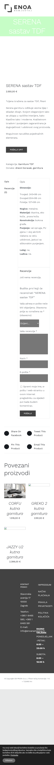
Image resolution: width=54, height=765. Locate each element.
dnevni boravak (23, 168)
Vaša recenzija (28, 331)
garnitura (38, 168)
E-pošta (25, 372)
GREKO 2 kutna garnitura (39, 508)
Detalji (11, 493)
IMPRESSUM (43, 584)
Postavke (14, 755)
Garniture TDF (26, 164)
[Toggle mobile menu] (49, 4)
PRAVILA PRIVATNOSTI (43, 604)
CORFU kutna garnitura (15, 508)
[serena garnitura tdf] (27, 60)
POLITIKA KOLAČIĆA (43, 615)
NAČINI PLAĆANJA (43, 593)
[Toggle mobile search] (44, 4)
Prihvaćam (8, 760)
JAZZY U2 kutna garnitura (15, 552)
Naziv (24, 358)
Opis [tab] (6, 181)
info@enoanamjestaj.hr (32, 631)
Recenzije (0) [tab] (9, 190)
